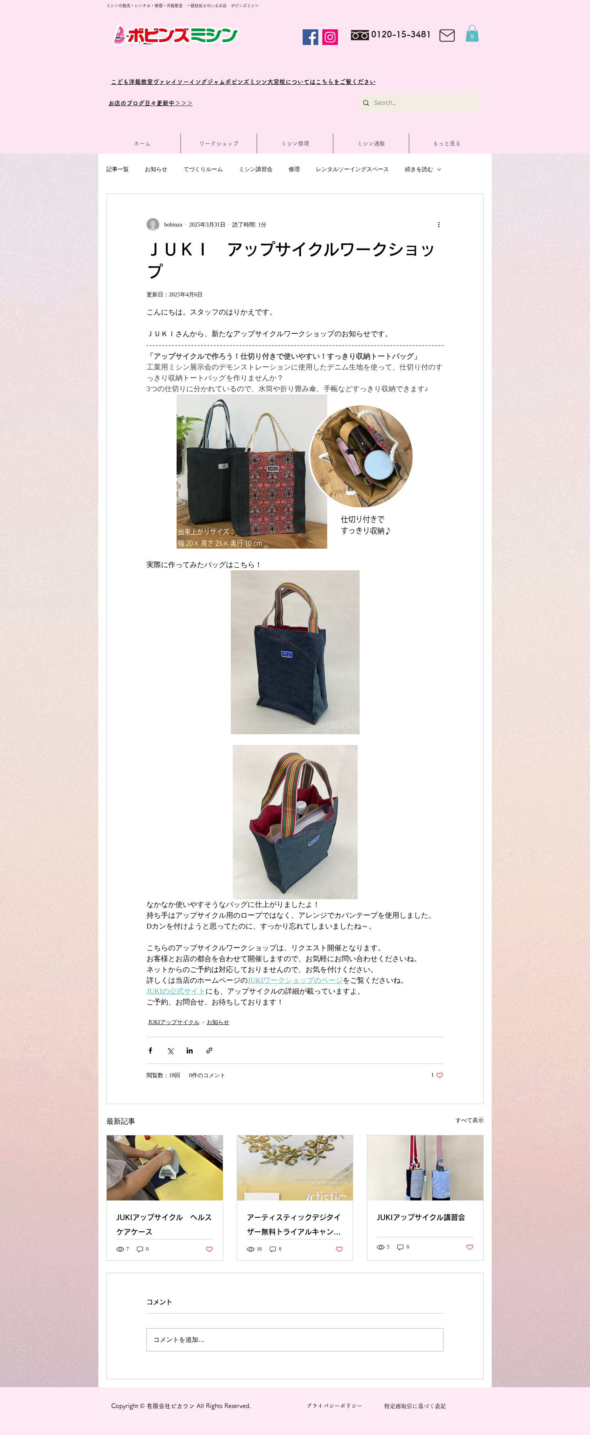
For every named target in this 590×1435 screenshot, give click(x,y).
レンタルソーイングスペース (352, 169)
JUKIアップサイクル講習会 (421, 1217)
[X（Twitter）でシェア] (170, 1050)
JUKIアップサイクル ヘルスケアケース (164, 1224)
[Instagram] (330, 37)
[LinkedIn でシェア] (189, 1050)
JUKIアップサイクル (173, 1022)
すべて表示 (470, 1120)
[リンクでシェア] (209, 1050)
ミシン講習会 (256, 169)
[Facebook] (310, 37)
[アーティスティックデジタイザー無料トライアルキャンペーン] (295, 1167)
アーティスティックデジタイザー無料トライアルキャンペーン (294, 1226)
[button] (472, 33)
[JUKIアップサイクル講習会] (425, 1167)
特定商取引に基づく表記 (415, 1406)
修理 (294, 169)
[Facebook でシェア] (150, 1050)
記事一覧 (117, 169)
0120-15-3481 (401, 34)
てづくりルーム (203, 169)
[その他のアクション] (439, 224)
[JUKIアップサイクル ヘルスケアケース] (165, 1167)
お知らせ (156, 169)
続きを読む (419, 169)
